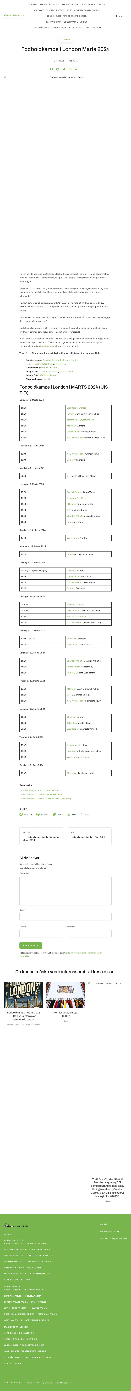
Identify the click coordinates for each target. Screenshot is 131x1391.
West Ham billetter (40, 1274)
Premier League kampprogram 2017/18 (40, 790)
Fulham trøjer (39, 1302)
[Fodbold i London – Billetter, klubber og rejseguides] (15, 16)
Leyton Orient (66, 371)
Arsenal (46, 360)
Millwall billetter (14, 1268)
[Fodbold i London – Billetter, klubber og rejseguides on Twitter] (19, 1372)
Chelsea (66, 360)
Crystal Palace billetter (40, 1256)
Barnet (46, 379)
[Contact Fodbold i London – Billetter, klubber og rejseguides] (25, 1372)
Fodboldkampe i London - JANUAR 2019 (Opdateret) (46, 798)
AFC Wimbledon (48, 375)
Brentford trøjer (33, 1290)
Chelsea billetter (13, 1256)
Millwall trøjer (38, 1308)
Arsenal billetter (13, 1244)
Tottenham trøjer (47, 1314)
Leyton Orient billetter (38, 1262)
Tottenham (47, 363)
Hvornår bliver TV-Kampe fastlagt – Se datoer (58, 27)
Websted (71, 926)
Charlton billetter (39, 1250)
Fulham (37, 363)
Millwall (45, 367)
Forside (33, 4)
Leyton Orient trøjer (15, 1308)
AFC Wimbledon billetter (17, 1280)
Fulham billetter (13, 1262)
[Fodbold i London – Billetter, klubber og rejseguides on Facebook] (7, 1372)
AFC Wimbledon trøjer (37, 1320)
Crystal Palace (87, 419)
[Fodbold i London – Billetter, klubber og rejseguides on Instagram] (13, 1372)
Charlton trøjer (13, 1296)
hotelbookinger (47, 346)
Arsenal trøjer (12, 1290)
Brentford (56, 360)
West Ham (61, 363)
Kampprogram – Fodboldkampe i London (67, 22)
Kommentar (24, 873)
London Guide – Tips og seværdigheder (67, 16)
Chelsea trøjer (33, 1296)
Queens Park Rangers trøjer (19, 1314)
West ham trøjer (13, 1320)
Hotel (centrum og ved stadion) (83, 10)
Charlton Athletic (48, 371)
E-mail (22, 926)
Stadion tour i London (93, 4)
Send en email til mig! (110, 1231)
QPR (55, 367)
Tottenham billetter (15, 1274)
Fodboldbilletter (49, 4)
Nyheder (65, 39)
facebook (123, 1238)
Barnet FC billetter (37, 1244)
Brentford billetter (15, 1250)
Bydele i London (94, 27)
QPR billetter (34, 1268)
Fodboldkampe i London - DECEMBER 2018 (41, 794)
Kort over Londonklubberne (49, 10)
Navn (22, 910)
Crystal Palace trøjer (16, 1302)
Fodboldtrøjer (70, 4)
